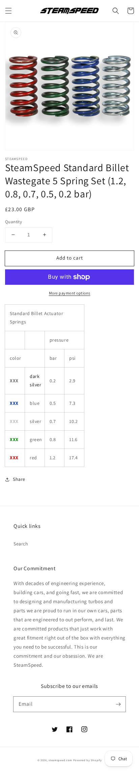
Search (20, 544)
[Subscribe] (118, 704)
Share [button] (19, 479)
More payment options (69, 293)
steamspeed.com (60, 760)
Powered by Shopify (87, 760)
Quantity (13, 222)
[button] (8, 10)
